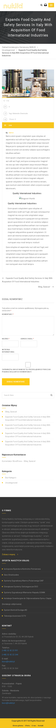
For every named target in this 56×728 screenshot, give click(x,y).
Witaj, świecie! (11, 412)
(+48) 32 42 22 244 (10, 654)
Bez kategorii (10, 478)
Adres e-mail (27, 339)
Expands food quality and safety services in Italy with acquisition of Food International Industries (27, 418)
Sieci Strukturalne (11, 575)
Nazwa (5, 339)
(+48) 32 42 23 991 (10, 650)
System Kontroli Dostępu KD (15, 610)
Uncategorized (11, 483)
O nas (34, 726)
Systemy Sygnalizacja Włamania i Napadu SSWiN (24, 592)
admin (11, 133)
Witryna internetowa (8, 351)
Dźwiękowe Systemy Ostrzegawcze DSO (21, 587)
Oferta (27, 726)
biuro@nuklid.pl (8, 661)
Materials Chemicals (20, 113)
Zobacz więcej (8, 554)
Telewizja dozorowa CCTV (15, 616)
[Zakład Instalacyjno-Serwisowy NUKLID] (13, 5)
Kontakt (40, 726)
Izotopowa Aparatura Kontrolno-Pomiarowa (22, 569)
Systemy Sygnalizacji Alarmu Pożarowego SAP (23, 581)
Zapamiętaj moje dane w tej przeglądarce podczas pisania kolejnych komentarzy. (26, 371)
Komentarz (8, 314)
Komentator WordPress (12, 461)
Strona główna (18, 726)
